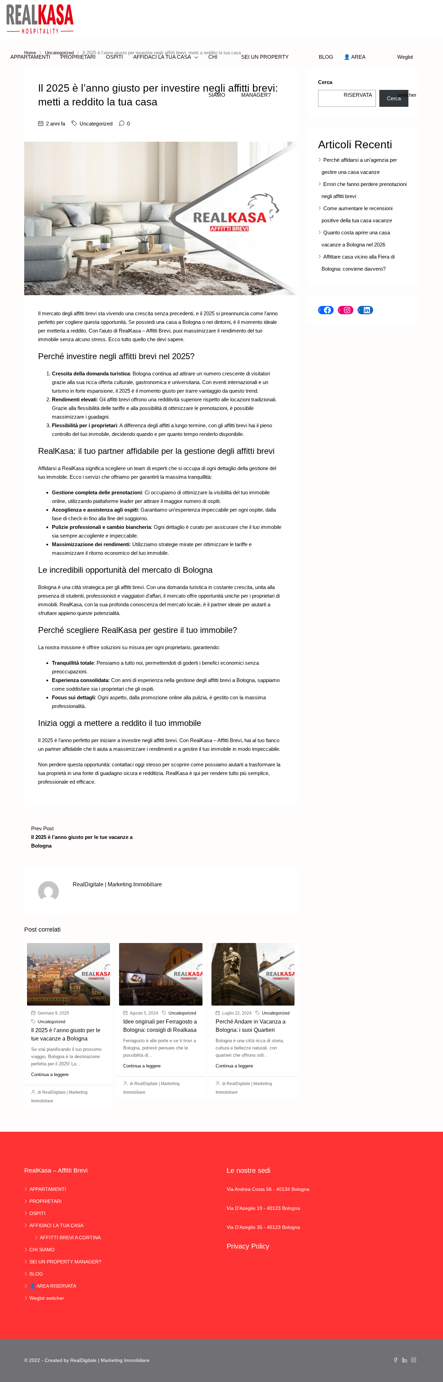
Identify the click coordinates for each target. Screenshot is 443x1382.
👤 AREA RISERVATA (358, 76)
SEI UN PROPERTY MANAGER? (265, 76)
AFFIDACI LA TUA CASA (162, 57)
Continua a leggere (50, 1074)
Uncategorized (96, 124)
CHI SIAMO (216, 76)
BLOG (326, 57)
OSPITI (114, 57)
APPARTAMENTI (30, 57)
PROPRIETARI (78, 57)
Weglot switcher (406, 76)
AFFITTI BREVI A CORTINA (70, 1237)
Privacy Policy (248, 1246)
